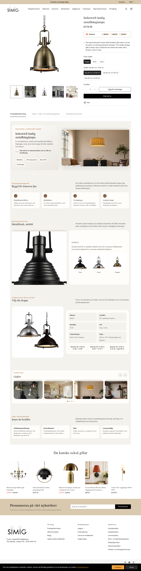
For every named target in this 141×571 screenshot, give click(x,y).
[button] (131, 9)
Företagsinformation (54, 528)
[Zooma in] (74, 19)
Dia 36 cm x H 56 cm (92, 73)
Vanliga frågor (64, 2)
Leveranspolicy (113, 535)
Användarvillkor (113, 528)
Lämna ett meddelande (85, 535)
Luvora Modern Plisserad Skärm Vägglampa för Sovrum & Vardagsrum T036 (95, 488)
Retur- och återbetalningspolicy (118, 539)
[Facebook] (129, 562)
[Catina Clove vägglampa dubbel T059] (122, 472)
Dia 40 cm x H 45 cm (110, 73)
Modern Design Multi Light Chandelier (15, 488)
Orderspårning (82, 532)
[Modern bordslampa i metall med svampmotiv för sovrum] (70, 472)
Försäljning (113, 9)
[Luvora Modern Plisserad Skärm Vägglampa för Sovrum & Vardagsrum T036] (96, 472)
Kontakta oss (54, 2)
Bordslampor (65, 9)
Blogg (49, 535)
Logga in (80, 528)
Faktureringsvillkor (114, 546)
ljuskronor (55, 9)
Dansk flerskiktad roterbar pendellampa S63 (41, 488)
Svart (102, 62)
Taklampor (45, 9)
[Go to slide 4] (73, 401)
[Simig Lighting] (13, 9)
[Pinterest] (125, 562)
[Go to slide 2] (69, 401)
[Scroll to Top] (137, 559)
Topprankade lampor (100, 9)
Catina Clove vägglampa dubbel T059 (121, 488)
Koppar (87, 62)
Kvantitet (86, 84)
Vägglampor (76, 9)
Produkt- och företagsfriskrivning (119, 549)
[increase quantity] (95, 89)
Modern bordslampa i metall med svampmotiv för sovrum (69, 488)
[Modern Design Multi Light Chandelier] (18, 472)
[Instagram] (133, 562)
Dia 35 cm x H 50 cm (92, 78)
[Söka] (126, 9)
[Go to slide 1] (67, 401)
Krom (95, 62)
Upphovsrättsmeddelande (56, 539)
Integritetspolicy (113, 532)
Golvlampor (87, 9)
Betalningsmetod (113, 542)
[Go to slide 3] (71, 401)
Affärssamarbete (53, 532)
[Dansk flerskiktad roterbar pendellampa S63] (44, 472)
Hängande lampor (34, 9)
